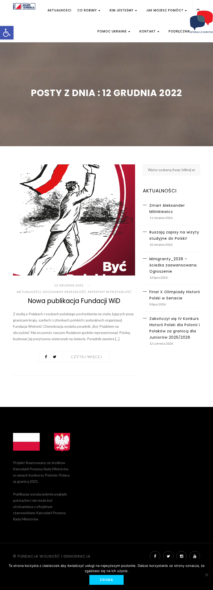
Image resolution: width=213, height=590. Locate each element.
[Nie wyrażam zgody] (206, 574)
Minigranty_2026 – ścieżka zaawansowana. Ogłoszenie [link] (173, 265)
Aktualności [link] (59, 10)
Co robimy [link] (87, 10)
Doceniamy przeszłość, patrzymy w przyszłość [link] (87, 292)
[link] (7, 32)
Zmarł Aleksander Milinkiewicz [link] (167, 208)
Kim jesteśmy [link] (122, 10)
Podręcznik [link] (179, 31)
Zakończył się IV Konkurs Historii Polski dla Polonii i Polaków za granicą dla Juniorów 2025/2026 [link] (174, 328)
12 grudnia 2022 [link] (69, 285)
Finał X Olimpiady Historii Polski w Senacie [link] (174, 295)
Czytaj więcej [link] (86, 356)
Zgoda (106, 580)
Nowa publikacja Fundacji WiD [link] (74, 301)
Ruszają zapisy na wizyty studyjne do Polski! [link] (174, 235)
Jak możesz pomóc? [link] (165, 10)
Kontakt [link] (148, 31)
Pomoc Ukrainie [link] (112, 31)
